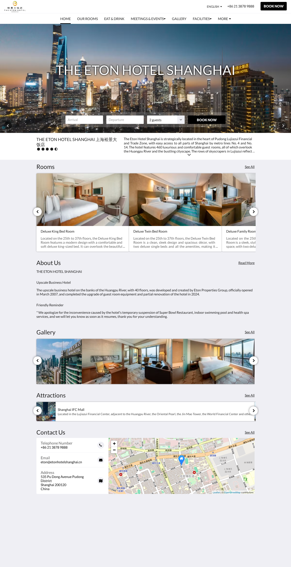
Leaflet (216, 492)
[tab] (201, 515)
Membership (194, 529)
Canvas (249, 555)
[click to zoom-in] (59, 361)
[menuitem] (65, 18)
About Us (192, 522)
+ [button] (114, 443)
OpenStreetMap (232, 492)
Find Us (190, 526)
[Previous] (37, 211)
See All (250, 167)
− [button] (114, 450)
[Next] (253, 211)
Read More (246, 263)
